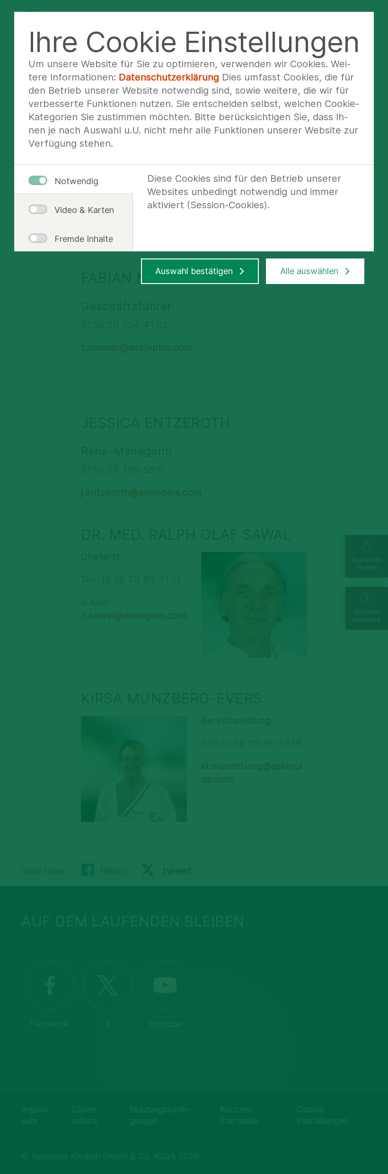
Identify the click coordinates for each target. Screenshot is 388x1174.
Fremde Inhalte (80, 239)
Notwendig (76, 181)
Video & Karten (80, 210)
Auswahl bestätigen (194, 271)
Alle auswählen (309, 271)
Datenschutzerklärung (169, 77)
